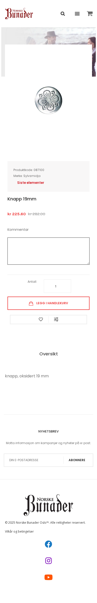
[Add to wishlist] (40, 319)
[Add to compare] (56, 319)
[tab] (48, 354)
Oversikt (48, 354)
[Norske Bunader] (19, 13)
